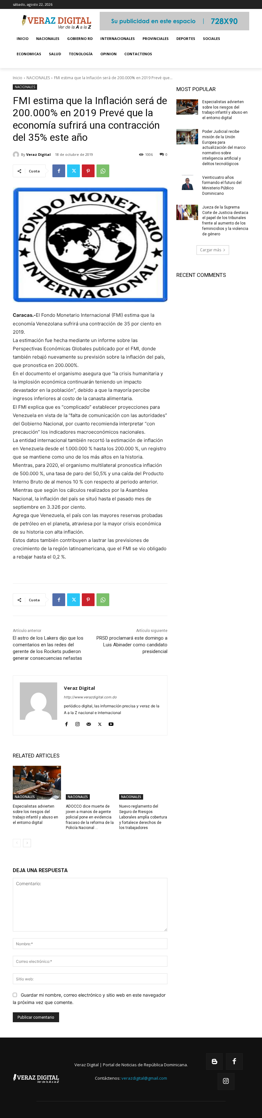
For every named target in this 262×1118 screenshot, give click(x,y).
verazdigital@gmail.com (144, 1078)
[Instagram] (77, 722)
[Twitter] (73, 170)
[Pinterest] (88, 170)
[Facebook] (58, 170)
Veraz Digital (38, 154)
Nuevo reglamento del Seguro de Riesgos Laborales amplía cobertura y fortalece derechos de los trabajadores (143, 817)
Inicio (17, 77)
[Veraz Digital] (17, 154)
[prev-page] (17, 843)
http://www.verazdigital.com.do (90, 697)
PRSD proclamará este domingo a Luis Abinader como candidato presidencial (131, 644)
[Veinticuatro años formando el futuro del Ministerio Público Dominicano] (187, 182)
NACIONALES (38, 77)
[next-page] (27, 843)
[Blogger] (214, 1061)
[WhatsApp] (102, 170)
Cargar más (210, 250)
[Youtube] (111, 722)
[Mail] (88, 722)
